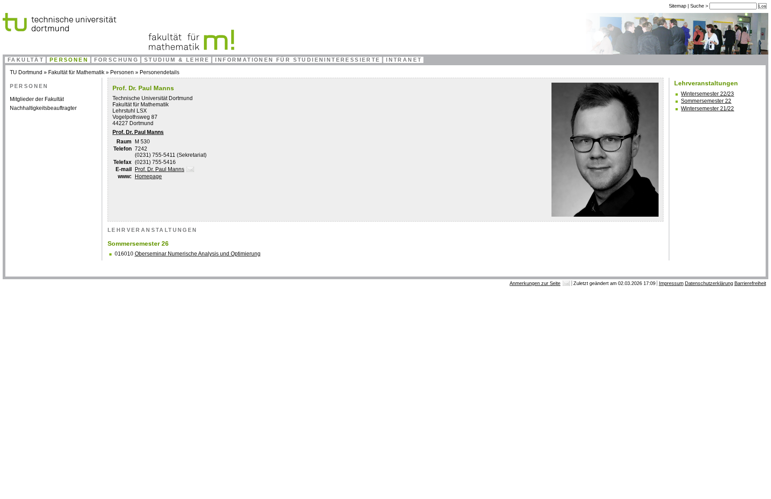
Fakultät (26, 60)
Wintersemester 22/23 (707, 94)
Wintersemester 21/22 (707, 108)
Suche (697, 5)
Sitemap (677, 5)
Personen (69, 60)
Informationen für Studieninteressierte (297, 60)
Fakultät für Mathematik (76, 72)
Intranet (404, 60)
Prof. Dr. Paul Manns (138, 132)
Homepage (148, 176)
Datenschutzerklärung (709, 283)
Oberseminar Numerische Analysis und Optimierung (198, 254)
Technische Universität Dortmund (152, 98)
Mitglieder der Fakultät (37, 99)
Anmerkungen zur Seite (535, 283)
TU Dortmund (26, 72)
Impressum (671, 283)
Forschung (116, 60)
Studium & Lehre (177, 60)
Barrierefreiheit (750, 283)
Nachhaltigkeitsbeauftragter (43, 108)
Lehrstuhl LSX (129, 111)
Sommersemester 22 (706, 101)
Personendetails (159, 72)
